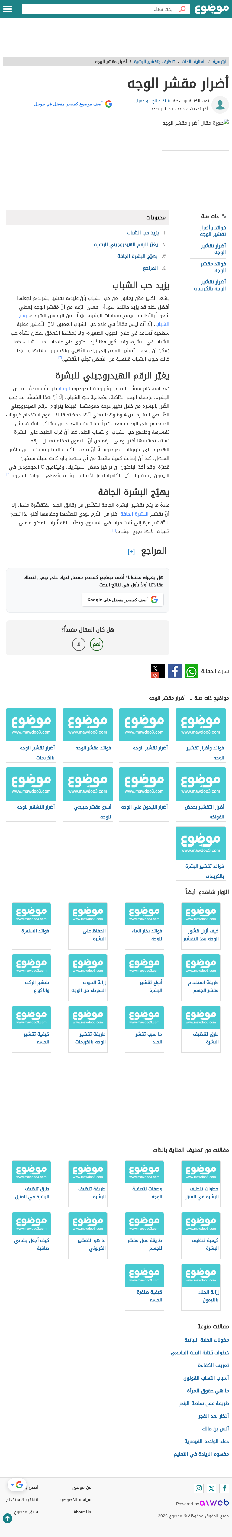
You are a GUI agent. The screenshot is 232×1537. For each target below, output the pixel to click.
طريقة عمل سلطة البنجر (204, 1403)
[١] (101, 305)
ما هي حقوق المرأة (208, 1390)
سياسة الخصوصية (75, 1500)
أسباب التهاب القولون (206, 1378)
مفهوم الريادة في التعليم (201, 1454)
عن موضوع (81, 1487)
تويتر (158, 671)
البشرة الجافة (134, 514)
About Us (82, 1512)
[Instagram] (199, 1488)
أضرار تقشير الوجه (213, 249)
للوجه (64, 388)
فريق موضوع (26, 1512)
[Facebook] (224, 1488)
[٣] (8, 474)
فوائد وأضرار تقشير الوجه (213, 231)
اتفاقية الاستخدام (22, 1500)
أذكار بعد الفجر (213, 1416)
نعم (97, 644)
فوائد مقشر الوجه (213, 267)
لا (79, 644)
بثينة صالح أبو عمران (152, 101)
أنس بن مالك (215, 1428)
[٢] (60, 357)
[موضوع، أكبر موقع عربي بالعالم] (212, 9)
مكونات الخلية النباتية (207, 1340)
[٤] (114, 530)
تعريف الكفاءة (213, 1365)
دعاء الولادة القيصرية (206, 1441)
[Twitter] (211, 1488)
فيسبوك (175, 671)
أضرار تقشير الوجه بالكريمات (210, 285)
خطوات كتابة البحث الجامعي (200, 1352)
